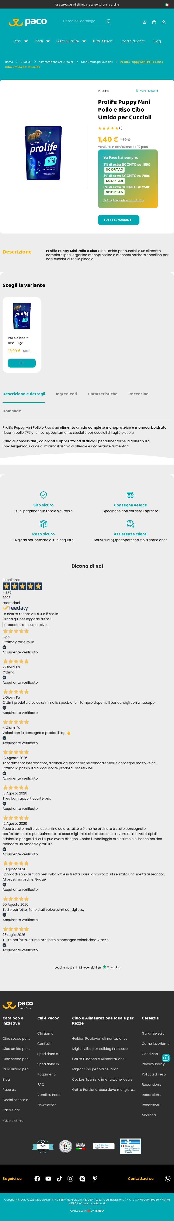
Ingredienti (66, 394)
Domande (12, 411)
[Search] (108, 21)
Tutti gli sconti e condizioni (123, 200)
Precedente (14, 624)
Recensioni (139, 394)
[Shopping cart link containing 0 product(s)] (154, 22)
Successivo (37, 624)
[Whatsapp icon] (166, 1058)
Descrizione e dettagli (24, 394)
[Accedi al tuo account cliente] (144, 22)
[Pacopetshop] (37, 1179)
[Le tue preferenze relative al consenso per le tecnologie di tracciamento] (167, 1213)
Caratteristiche (103, 394)
